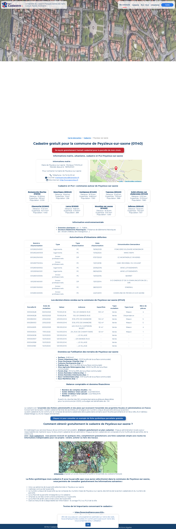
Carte (167, 5)
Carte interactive (74, 138)
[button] (116, 168)
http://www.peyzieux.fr (69, 180)
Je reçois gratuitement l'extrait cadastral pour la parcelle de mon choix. (88, 150)
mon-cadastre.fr (37, 436)
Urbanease (58, 474)
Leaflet (121, 181)
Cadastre (87, 138)
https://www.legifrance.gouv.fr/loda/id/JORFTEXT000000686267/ (90, 512)
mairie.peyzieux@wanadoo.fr (67, 178)
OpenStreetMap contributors (133, 181)
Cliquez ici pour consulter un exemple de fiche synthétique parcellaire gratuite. (88, 418)
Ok (88, 524)
